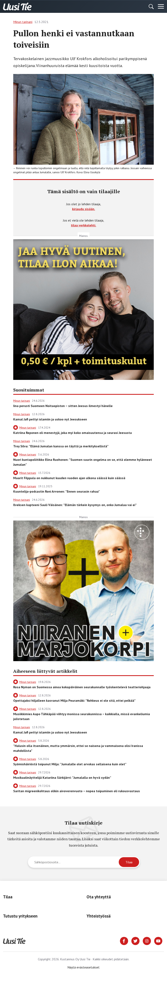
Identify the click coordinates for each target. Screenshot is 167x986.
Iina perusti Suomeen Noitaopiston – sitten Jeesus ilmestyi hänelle (63, 406)
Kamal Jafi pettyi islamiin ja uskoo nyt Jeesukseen (50, 419)
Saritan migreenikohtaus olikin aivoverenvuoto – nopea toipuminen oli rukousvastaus (76, 791)
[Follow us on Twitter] (135, 940)
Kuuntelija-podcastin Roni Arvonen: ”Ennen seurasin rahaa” (56, 491)
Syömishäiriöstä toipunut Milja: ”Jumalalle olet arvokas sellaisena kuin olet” (69, 764)
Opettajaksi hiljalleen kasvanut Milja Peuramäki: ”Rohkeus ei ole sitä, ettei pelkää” (74, 700)
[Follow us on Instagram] (147, 940)
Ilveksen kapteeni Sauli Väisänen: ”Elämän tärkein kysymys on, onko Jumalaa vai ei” (75, 505)
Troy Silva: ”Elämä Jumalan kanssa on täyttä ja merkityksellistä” (61, 446)
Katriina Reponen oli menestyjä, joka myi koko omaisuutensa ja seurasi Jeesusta (72, 433)
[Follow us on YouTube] (158, 940)
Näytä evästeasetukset (83, 967)
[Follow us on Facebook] (124, 940)
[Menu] (161, 6)
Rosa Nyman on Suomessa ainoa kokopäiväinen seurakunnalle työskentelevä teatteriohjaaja (82, 687)
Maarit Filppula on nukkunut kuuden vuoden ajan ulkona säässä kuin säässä (69, 478)
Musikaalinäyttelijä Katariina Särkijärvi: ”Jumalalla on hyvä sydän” (62, 777)
